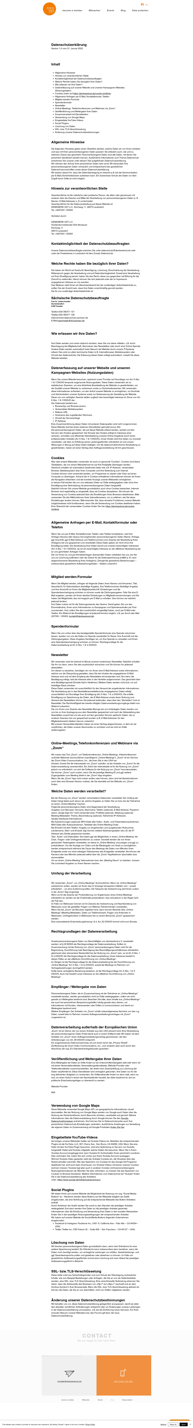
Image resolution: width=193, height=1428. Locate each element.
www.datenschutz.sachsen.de (73, 317)
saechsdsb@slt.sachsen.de (71, 320)
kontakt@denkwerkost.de (81, 616)
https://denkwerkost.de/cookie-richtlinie (91, 93)
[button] (94, 10)
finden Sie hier (117, 1127)
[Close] (190, 1424)
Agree (183, 1424)
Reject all (173, 1424)
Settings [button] (163, 1424)
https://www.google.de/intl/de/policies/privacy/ (79, 1179)
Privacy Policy (90, 1424)
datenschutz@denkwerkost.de (116, 250)
